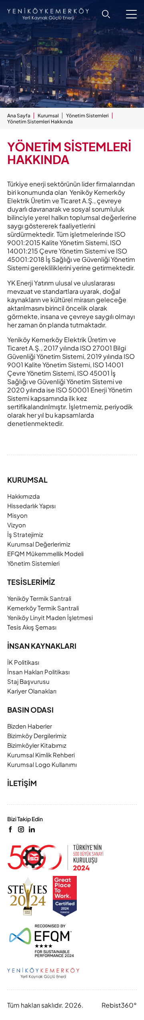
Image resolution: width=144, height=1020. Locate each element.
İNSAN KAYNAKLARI (41, 646)
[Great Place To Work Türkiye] (65, 896)
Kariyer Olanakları (31, 691)
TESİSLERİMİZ (31, 582)
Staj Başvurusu (28, 681)
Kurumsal (48, 116)
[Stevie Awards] (27, 896)
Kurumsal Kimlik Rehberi (41, 755)
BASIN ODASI (30, 709)
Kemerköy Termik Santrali (43, 608)
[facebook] (10, 829)
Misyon (17, 515)
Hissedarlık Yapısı (31, 505)
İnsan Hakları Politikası (38, 671)
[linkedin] (32, 829)
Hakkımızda (23, 496)
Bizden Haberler (29, 726)
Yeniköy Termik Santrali (39, 598)
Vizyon (16, 525)
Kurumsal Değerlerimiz (38, 544)
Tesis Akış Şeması (31, 627)
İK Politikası (23, 662)
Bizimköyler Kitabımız (36, 745)
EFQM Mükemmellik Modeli (45, 553)
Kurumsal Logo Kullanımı (42, 764)
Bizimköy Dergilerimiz (36, 735)
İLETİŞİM (22, 783)
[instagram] (21, 829)
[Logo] (55, 857)
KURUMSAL (27, 479)
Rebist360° (119, 1005)
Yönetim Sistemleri (87, 116)
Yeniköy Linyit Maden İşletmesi (50, 617)
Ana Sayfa (18, 116)
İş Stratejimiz (25, 534)
